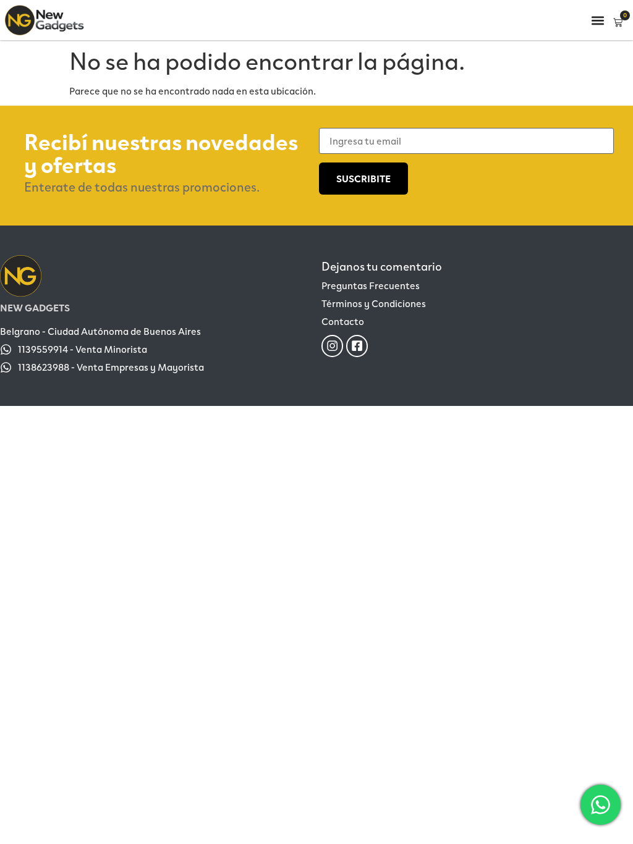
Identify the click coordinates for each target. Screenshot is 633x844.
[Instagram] (332, 346)
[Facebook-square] (357, 346)
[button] (597, 20)
